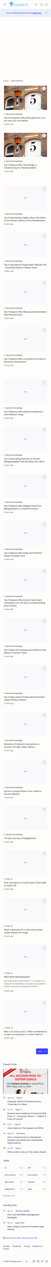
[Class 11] (18, 1109)
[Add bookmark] (44, 88)
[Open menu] (4, 4)
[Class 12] (9, 879)
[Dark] (41, 4)
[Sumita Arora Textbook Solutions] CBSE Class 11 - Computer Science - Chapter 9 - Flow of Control (27, 1116)
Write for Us (38, 1246)
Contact (6, 1246)
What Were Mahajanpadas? (17, 977)
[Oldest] (42, 1051)
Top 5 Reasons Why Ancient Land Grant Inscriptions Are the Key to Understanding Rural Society (24, 603)
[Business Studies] (23, 1211)
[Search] (36, 4)
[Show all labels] (8, 1195)
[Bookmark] (46, 4)
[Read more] (42, 124)
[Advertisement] (25, 48)
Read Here (37, 13)
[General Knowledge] (14, 114)
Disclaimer (16, 1246)
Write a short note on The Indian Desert (26, 1152)
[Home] (5, 80)
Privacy (27, 1246)
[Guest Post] (19, 1223)
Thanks (6, 1248)
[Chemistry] (20, 1133)
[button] (44, 1071)
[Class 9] (19, 1098)
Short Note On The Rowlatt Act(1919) (25, 1128)
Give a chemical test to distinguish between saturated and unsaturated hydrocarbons (24, 1140)
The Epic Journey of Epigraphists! (20, 838)
